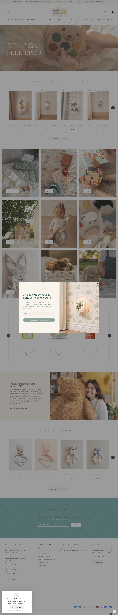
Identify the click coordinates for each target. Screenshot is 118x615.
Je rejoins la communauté (39, 320)
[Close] (97, 284)
